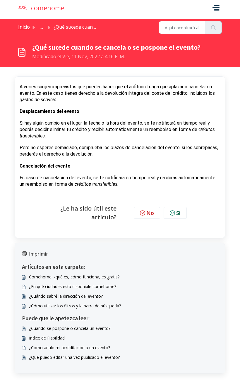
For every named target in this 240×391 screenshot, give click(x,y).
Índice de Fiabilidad (47, 338)
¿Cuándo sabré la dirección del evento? (66, 296)
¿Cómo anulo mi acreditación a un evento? (69, 347)
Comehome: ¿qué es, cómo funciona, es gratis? (74, 277)
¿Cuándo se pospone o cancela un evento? (69, 328)
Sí (178, 212)
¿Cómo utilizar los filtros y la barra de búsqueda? (75, 306)
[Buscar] (213, 27)
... (41, 27)
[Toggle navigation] (216, 7)
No (150, 212)
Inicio (24, 27)
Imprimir (38, 254)
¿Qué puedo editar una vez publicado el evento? (74, 357)
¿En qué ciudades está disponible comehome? (72, 286)
